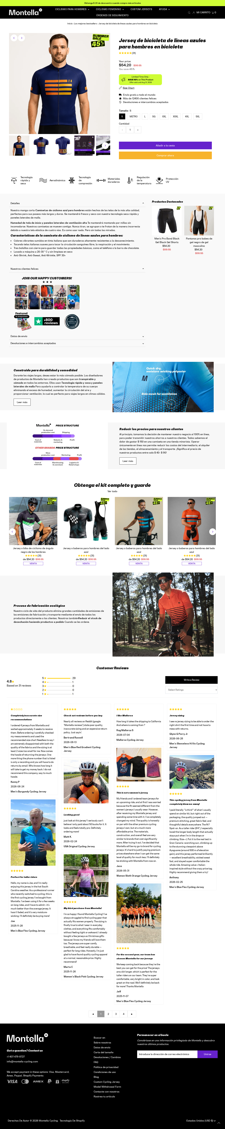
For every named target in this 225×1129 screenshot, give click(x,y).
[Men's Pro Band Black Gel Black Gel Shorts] (167, 220)
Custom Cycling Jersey (107, 1081)
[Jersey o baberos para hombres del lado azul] (86, 521)
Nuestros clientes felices (24, 268)
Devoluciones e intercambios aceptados (33, 343)
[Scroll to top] (219, 1123)
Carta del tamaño (103, 1052)
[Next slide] (212, 531)
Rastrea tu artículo (104, 1096)
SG (154, 116)
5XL (198, 116)
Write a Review (191, 679)
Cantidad (124, 123)
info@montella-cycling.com (22, 1061)
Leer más (22, 402)
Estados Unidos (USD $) (200, 1120)
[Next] (21, 38)
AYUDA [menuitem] (163, 9)
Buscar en (99, 1037)
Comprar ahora (165, 155)
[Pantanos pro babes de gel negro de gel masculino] (199, 220)
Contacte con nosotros (106, 1091)
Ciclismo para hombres (71, 9)
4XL (187, 116)
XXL (164, 116)
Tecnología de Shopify (72, 1120)
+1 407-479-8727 (16, 1056)
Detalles (15, 203)
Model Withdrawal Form (107, 1086)
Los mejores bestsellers (85, 23)
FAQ (96, 1062)
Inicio (70, 23)
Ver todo (112, 491)
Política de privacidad (106, 1067)
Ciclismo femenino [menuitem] (109, 9)
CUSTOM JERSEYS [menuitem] (141, 9)
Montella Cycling (48, 1120)
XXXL (175, 116)
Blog (96, 1076)
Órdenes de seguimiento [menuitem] (112, 15)
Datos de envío (19, 336)
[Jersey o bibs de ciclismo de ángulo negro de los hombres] (33, 521)
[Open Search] (189, 12)
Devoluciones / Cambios (107, 1057)
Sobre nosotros (102, 1042)
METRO (134, 116)
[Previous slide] (12, 531)
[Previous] (14, 38)
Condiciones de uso (105, 1072)
